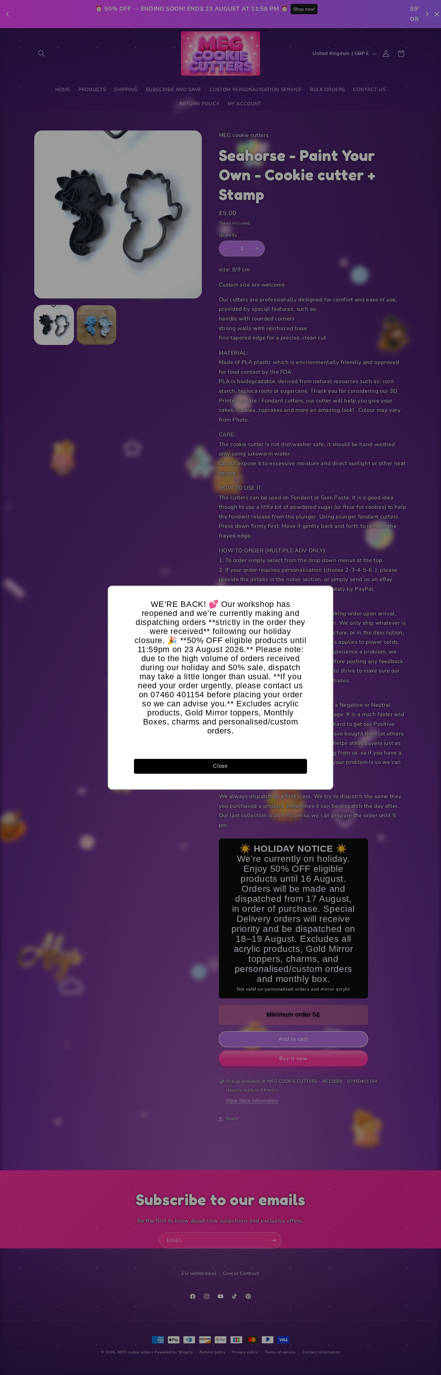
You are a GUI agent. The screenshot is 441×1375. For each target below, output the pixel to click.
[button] (325, 593)
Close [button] (220, 766)
